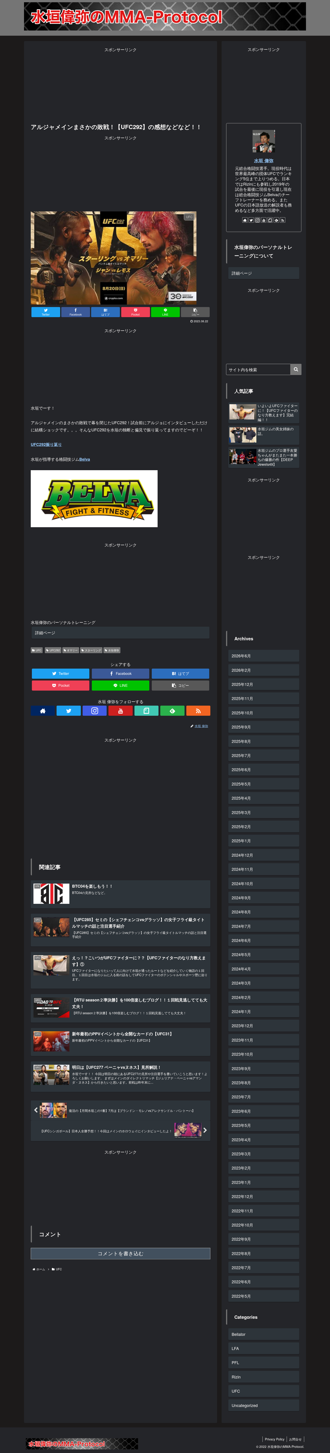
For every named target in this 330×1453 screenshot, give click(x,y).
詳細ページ (45, 632)
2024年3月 (241, 983)
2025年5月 (241, 783)
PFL (235, 1362)
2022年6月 (241, 1281)
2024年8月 (241, 912)
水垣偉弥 (113, 650)
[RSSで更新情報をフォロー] (198, 711)
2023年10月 (242, 1054)
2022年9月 (241, 1239)
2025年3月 (241, 812)
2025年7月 (241, 755)
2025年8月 (241, 741)
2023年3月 (241, 1154)
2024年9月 (241, 897)
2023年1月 (241, 1182)
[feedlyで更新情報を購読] (172, 711)
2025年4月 (241, 798)
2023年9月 (241, 1068)
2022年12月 (242, 1196)
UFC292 (55, 650)
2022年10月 (242, 1225)
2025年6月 (241, 769)
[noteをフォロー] (146, 711)
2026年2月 (241, 670)
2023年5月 (241, 1125)
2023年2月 (241, 1168)
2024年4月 (241, 968)
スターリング (93, 650)
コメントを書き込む (121, 1253)
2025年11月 (242, 698)
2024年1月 (241, 1011)
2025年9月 (241, 727)
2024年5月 (241, 954)
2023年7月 (241, 1097)
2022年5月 (241, 1296)
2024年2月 (241, 997)
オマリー (72, 650)
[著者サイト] (43, 711)
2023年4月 (241, 1139)
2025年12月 (242, 684)
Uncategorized (245, 1405)
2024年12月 (242, 855)
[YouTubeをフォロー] (120, 711)
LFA (235, 1348)
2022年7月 (241, 1267)
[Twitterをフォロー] (69, 711)
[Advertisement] (120, 84)
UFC (38, 650)
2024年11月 (242, 869)
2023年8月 (241, 1082)
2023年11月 (242, 1040)
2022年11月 (242, 1210)
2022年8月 (241, 1253)
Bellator (238, 1334)
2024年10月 (242, 883)
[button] (295, 369)
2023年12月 (242, 1025)
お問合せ (295, 1439)
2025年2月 (241, 826)
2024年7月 (241, 926)
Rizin (236, 1376)
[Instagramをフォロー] (95, 711)
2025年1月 (241, 840)
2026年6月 (241, 655)
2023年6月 (241, 1111)
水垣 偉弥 (263, 160)
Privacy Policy (274, 1439)
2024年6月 (241, 940)
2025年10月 (242, 712)
